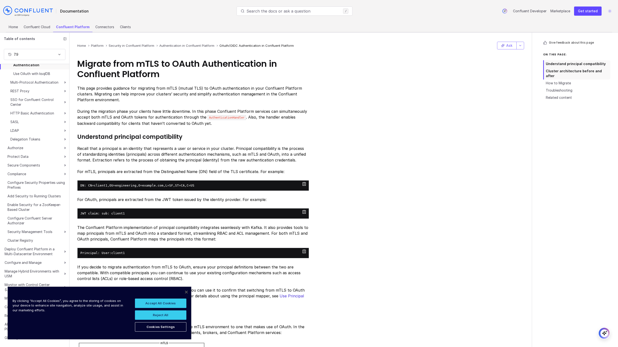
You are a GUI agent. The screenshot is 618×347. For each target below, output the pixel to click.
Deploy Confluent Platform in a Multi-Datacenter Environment (30, 251)
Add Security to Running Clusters (34, 196)
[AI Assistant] (504, 11)
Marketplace (560, 11)
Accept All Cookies (160, 303)
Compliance (16, 174)
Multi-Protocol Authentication (34, 82)
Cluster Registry (20, 240)
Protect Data (17, 156)
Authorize (15, 148)
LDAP (14, 130)
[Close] (186, 292)
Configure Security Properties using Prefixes (36, 184)
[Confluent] (28, 11)
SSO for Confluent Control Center (32, 102)
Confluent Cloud (37, 27)
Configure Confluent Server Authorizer (29, 220)
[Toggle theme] (609, 11)
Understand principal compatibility (576, 64)
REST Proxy (19, 91)
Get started (588, 11)
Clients (125, 27)
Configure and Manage (23, 262)
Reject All (160, 315)
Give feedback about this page (571, 42)
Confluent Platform (73, 27)
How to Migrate (558, 83)
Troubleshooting (559, 90)
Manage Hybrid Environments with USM (32, 273)
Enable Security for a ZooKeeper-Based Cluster (34, 207)
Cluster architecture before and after (574, 73)
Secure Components (23, 165)
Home (13, 27)
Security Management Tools (29, 232)
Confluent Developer (530, 11)
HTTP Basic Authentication (32, 113)
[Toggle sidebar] (65, 38)
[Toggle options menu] (520, 45)
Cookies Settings (161, 327)
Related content (559, 97)
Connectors (104, 27)
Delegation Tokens (25, 139)
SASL (14, 122)
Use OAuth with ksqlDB (31, 74)
